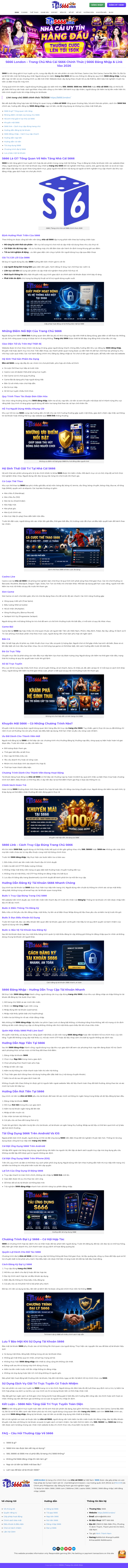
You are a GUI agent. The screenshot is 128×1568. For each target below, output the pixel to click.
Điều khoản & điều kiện (14, 1524)
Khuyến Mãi (101, 12)
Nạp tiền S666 (52, 1516)
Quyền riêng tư (10, 1513)
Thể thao (34, 12)
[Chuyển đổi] (4, 1443)
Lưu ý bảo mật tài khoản (15, 153)
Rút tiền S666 (52, 1520)
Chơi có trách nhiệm (12, 1528)
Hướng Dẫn (89, 12)
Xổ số (71, 12)
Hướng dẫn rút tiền (12, 142)
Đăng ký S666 (52, 1509)
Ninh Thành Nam (104, 1533)
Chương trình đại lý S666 (15, 149)
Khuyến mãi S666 (12, 122)
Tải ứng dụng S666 (12, 145)
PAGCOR (118, 1483)
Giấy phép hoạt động (13, 1516)
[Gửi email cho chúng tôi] (58, 1549)
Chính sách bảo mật (13, 1520)
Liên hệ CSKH (9, 1532)
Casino (24, 12)
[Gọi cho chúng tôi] (62, 1549)
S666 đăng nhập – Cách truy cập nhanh (21, 134)
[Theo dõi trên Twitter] (54, 1549)
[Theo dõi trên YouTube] (70, 1549)
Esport (54, 12)
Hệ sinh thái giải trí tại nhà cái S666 (19, 119)
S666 (17, 12)
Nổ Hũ (78, 12)
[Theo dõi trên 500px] (74, 1549)
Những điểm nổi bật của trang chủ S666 (22, 115)
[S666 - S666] (64, 5)
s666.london (39, 1480)
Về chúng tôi (9, 1509)
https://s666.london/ (60, 97)
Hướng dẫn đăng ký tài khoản (17, 130)
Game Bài (45, 12)
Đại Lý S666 (51, 1528)
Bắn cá (63, 12)
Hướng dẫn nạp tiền (13, 138)
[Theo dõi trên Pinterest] (66, 1549)
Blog (111, 12)
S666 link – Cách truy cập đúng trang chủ (22, 126)
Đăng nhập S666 (53, 1524)
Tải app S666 (52, 1513)
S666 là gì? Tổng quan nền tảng (18, 111)
